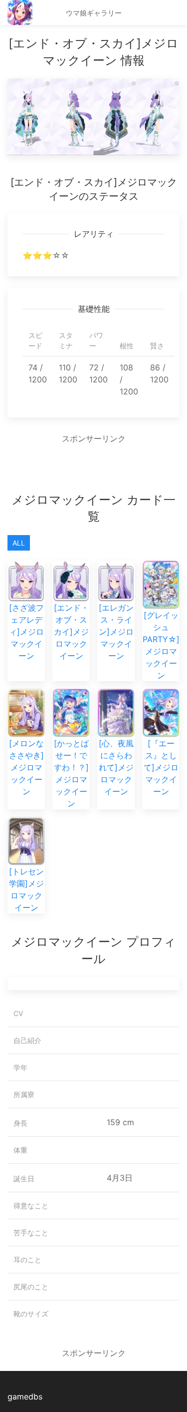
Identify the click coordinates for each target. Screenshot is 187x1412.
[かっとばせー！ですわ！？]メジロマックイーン (71, 773)
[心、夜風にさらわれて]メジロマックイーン (116, 767)
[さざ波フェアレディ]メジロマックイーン (26, 632)
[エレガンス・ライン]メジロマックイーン (116, 632)
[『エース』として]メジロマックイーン (161, 767)
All (18, 543)
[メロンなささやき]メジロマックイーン (26, 767)
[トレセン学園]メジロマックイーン (26, 889)
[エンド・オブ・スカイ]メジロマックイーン (71, 632)
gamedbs (24, 1396)
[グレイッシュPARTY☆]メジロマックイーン (161, 645)
